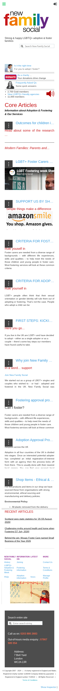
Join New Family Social (16, 375)
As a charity (23, 75)
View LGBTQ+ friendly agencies (23, 94)
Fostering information (21, 569)
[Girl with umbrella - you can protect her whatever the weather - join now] (29, 602)
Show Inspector (48, 687)
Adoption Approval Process (36, 440)
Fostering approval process (36, 400)
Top (45, 677)
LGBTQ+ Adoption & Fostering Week (9, 569)
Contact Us (47, 562)
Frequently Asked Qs (26, 82)
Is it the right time (22, 65)
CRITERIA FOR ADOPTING (37, 281)
